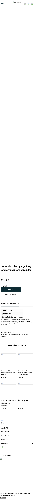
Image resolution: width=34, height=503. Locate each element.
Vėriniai (3, 336)
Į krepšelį (11, 290)
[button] (9, 295)
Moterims (25, 334)
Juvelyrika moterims (15, 334)
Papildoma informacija (10, 303)
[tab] (10, 304)
